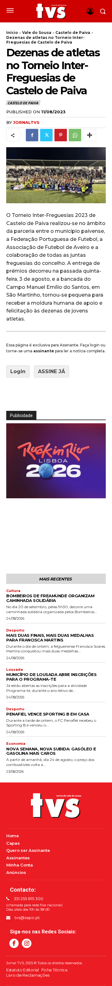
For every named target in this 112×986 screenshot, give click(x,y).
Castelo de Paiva (72, 32)
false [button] (14, 492)
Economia (15, 744)
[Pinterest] (60, 135)
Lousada (14, 670)
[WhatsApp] (75, 135)
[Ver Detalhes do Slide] (56, 460)
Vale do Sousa (36, 32)
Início (12, 32)
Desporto (15, 630)
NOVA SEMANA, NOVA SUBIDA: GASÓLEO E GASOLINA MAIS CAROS (51, 751)
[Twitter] (46, 135)
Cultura (13, 591)
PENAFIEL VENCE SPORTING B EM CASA (47, 713)
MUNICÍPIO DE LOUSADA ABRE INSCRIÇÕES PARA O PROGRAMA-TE (51, 677)
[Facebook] (32, 135)
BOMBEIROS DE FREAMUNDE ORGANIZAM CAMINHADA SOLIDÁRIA (50, 598)
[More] (89, 135)
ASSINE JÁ (51, 371)
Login (18, 371)
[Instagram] (26, 943)
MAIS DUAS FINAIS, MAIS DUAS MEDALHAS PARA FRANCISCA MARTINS (50, 637)
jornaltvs (26, 122)
